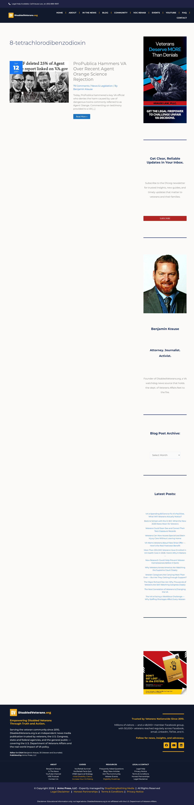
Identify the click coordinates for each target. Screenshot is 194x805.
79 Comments (81, 86)
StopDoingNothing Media (119, 788)
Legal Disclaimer (141, 779)
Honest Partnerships (140, 776)
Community (120, 12)
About (72, 12)
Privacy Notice (140, 771)
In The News (89, 12)
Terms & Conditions (140, 774)
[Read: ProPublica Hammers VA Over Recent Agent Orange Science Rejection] (39, 81)
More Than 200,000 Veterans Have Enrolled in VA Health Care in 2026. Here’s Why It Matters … (165, 553)
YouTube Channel (53, 774)
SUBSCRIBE (165, 218)
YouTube (171, 12)
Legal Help (140, 769)
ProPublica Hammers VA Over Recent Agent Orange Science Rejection (99, 71)
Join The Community (112, 774)
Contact (182, 18)
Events (156, 12)
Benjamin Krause (53, 769)
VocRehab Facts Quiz (82, 771)
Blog (105, 12)
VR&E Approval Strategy (82, 774)
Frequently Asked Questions (111, 769)
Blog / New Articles (111, 771)
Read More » (81, 116)
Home (59, 12)
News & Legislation (102, 86)
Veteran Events (111, 776)
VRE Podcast (53, 776)
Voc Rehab (139, 12)
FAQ (184, 12)
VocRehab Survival (82, 769)
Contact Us (53, 779)
